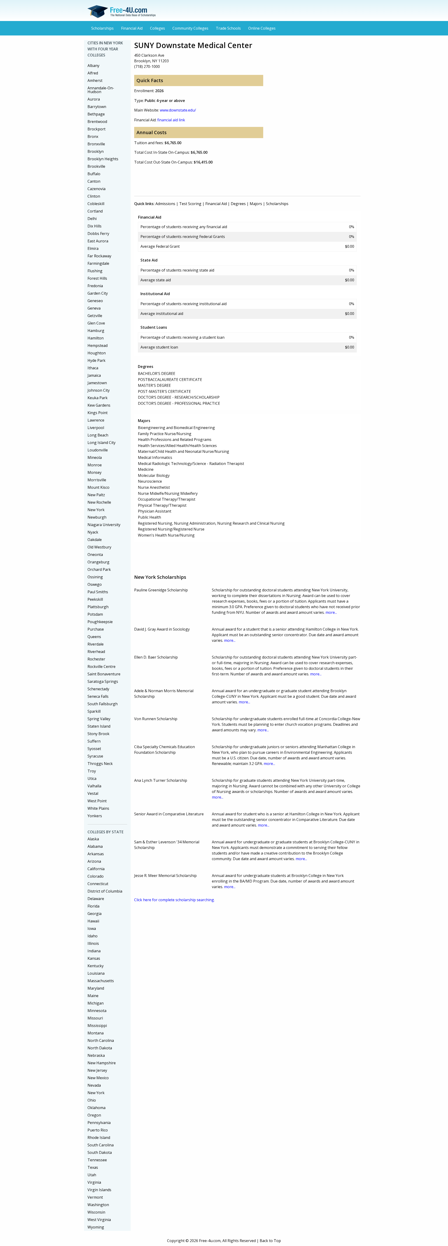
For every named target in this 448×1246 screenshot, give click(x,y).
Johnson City (99, 390)
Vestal (93, 793)
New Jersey (97, 1070)
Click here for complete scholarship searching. (174, 899)
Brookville (96, 166)
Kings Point (98, 412)
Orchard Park (99, 569)
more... (331, 612)
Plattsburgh (98, 606)
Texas (93, 1167)
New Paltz (96, 494)
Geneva (94, 308)
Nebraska (96, 1055)
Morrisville (97, 479)
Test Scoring (190, 203)
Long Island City (102, 442)
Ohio (92, 1100)
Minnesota (97, 1010)
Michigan (96, 1003)
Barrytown (97, 106)
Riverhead (96, 651)
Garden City (98, 293)
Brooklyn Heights (103, 158)
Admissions (165, 203)
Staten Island (99, 726)
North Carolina (101, 1040)
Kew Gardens (99, 405)
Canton (94, 181)
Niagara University (104, 524)
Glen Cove (96, 323)
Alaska (93, 838)
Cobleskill (96, 203)
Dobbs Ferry (98, 233)
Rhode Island (99, 1137)
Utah (92, 1174)
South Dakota (100, 1152)
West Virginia (99, 1219)
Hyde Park (96, 360)
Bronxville (96, 144)
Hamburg (96, 330)
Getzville (95, 315)
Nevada (94, 1085)
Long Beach (98, 435)
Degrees (238, 203)
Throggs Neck (100, 763)
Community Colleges (190, 28)
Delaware (96, 898)
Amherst (95, 80)
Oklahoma (96, 1107)
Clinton (94, 196)
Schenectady (98, 688)
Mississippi (97, 1025)
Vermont (95, 1197)
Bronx (93, 136)
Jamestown (97, 382)
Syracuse (95, 756)
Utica (92, 778)
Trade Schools (228, 28)
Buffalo (94, 173)
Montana (96, 1033)
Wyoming (96, 1227)
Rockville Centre (102, 666)
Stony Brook (98, 733)
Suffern (94, 741)
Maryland (96, 988)
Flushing (95, 270)
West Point (97, 800)
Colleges (157, 28)
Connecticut (98, 883)
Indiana (94, 950)
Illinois (93, 943)
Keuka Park (98, 397)
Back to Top (270, 1240)
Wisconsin (96, 1212)
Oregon (94, 1115)
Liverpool (96, 427)
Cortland (95, 211)
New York (96, 509)
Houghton (97, 353)
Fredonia (95, 285)
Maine (93, 995)
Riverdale (96, 644)
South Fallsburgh (103, 703)
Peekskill (95, 599)
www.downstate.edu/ (178, 110)
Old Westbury (99, 547)
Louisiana (96, 973)
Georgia (95, 913)
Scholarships (102, 28)
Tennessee (97, 1159)
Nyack (93, 532)
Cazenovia (96, 188)
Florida (93, 906)
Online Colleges (262, 28)
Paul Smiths (98, 591)
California (96, 868)
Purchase (96, 629)
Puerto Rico (98, 1130)
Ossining (95, 576)
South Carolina (101, 1145)
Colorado (96, 876)
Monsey (95, 472)
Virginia (94, 1182)
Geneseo (95, 300)
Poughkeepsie (100, 621)
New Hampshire (102, 1062)
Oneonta (95, 554)
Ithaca (93, 367)
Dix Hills (95, 226)
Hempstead (98, 345)
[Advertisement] (219, 179)
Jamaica (94, 375)
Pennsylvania (99, 1122)
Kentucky (96, 965)
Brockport (96, 129)
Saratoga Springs (103, 681)
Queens (94, 636)
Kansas (94, 958)
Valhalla (94, 786)
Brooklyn (96, 151)
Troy (92, 771)
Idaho (93, 936)
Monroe (95, 465)
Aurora (94, 99)
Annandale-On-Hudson (101, 89)
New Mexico (98, 1077)
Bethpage (96, 114)
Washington (98, 1204)
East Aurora (98, 241)
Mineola (95, 457)
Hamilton (96, 338)
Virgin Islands (99, 1189)
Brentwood (97, 121)
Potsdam (95, 614)
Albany (93, 65)
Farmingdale (98, 263)
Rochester (96, 659)
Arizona (94, 861)
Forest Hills (97, 278)
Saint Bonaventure (104, 674)
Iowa (92, 928)
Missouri (95, 1018)
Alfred (93, 73)
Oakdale (95, 539)
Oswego (95, 584)
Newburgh (97, 517)
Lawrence (96, 420)
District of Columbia (105, 891)
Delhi (92, 218)
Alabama (95, 846)
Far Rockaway (99, 255)
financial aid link (171, 119)
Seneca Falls (98, 696)
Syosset (94, 748)
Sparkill (94, 711)
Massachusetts (101, 980)
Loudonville (98, 450)
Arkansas (96, 853)
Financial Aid (132, 28)
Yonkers (95, 815)
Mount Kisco (98, 487)
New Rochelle (99, 502)
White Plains (98, 808)
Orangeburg (98, 562)
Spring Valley (99, 718)
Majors (256, 203)
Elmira (93, 248)
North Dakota (100, 1048)
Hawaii (93, 921)
